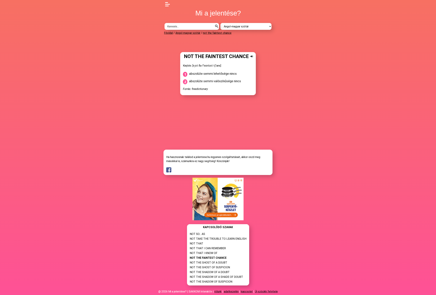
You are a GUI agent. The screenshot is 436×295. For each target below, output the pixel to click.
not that (196, 243)
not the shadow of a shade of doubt (216, 276)
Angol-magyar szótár (187, 33)
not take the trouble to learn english (218, 238)
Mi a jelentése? (218, 13)
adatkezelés (231, 291)
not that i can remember (208, 248)
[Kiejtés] (251, 56)
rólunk (218, 291)
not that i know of (203, 253)
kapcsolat (247, 291)
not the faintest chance (217, 33)
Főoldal (168, 33)
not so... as (197, 234)
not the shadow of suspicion (211, 281)
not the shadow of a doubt (210, 272)
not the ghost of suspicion (210, 267)
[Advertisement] (218, 43)
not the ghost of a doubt (208, 262)
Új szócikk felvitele (266, 291)
